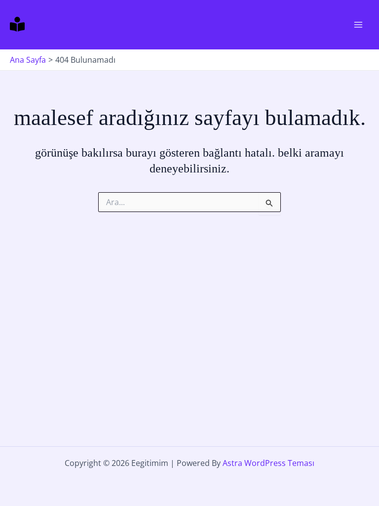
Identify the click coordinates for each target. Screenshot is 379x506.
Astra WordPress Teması (268, 463)
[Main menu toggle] (358, 25)
